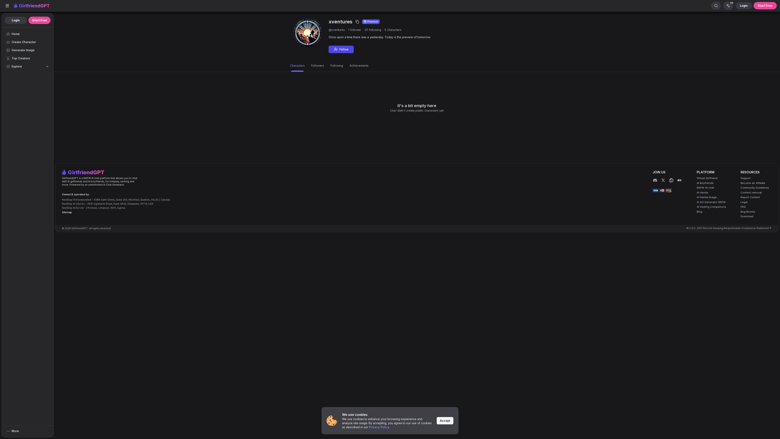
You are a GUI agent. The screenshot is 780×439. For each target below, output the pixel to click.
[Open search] (716, 6)
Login (744, 5)
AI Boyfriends (705, 183)
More (15, 431)
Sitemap (67, 212)
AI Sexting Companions (711, 206)
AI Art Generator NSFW (711, 202)
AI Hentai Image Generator (707, 197)
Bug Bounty (748, 211)
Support (746, 178)
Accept (445, 420)
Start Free (765, 5)
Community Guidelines (755, 187)
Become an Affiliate (753, 183)
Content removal (751, 192)
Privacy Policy (379, 427)
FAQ (743, 206)
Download (747, 216)
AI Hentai (702, 192)
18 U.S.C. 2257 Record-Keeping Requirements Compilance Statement (727, 228)
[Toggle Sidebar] (7, 6)
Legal (744, 202)
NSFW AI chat (705, 187)
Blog (699, 211)
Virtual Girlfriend (707, 178)
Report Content (750, 197)
